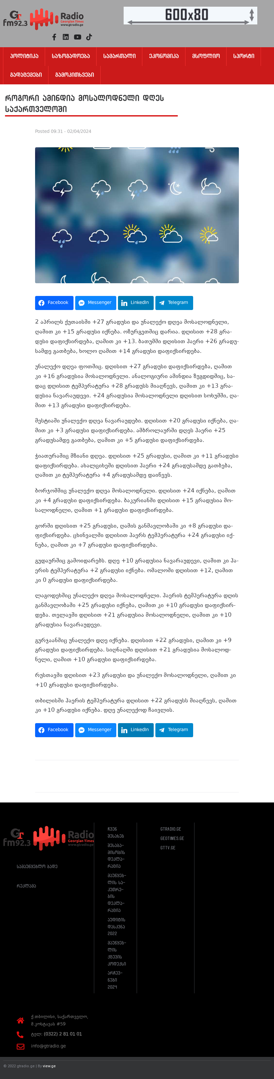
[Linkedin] (65, 37)
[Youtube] (77, 37)
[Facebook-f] (54, 37)
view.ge (49, 1066)
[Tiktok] (89, 37)
